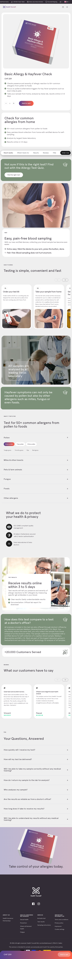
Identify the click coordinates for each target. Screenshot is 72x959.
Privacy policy (59, 923)
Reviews (46, 153)
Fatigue (22, 932)
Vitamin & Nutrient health (26, 927)
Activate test (41, 918)
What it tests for (23, 153)
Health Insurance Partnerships (8, 919)
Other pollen (31, 444)
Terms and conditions (61, 919)
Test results (41, 922)
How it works (8, 153)
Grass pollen (9, 444)
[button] (58, 280)
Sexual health (24, 919)
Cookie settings (59, 929)
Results (36, 153)
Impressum (58, 926)
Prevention (23, 923)
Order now (65, 153)
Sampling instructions (44, 925)
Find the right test (14, 175)
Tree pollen (20, 444)
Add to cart (64, 955)
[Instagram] (38, 904)
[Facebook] (33, 904)
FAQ (54, 153)
